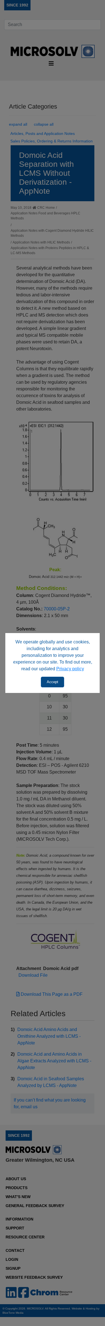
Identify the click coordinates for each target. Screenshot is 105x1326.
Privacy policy (70, 668)
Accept (52, 682)
